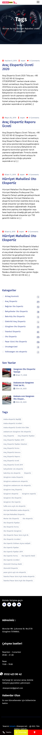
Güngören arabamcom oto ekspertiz (17, 485)
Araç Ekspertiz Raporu (11, 456)
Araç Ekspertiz (8, 436)
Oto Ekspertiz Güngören (12, 531)
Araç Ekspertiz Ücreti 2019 (13, 465)
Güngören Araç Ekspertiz (12, 490)
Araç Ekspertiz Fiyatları (26, 436)
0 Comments (34, 60)
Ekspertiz (27, 473)
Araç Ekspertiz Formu (11, 448)
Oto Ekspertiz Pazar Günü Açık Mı (15, 535)
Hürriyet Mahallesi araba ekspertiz (16, 510)
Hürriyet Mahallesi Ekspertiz (14, 514)
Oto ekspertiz (28, 519)
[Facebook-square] (4, 605)
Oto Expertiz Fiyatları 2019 (13, 552)
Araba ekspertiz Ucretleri (12, 423)
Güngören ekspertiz (10, 494)
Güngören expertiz (29, 494)
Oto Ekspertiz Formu (11, 527)
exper (23, 61)
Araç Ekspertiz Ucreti (11, 461)
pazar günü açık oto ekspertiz (14, 572)
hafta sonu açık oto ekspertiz (14, 506)
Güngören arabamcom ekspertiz (15, 481)
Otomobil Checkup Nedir (12, 564)
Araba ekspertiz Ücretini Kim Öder (16, 428)
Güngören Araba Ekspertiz (13, 477)
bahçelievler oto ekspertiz (13, 469)
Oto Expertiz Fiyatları (11, 547)
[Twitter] (9, 605)
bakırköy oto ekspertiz (11, 473)
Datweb (12, 726)
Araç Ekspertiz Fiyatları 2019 (13, 440)
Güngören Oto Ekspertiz (12, 498)
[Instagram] (14, 605)
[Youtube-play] (19, 605)
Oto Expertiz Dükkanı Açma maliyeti (16, 543)
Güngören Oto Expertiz (12, 502)
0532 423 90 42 (13, 674)
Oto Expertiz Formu (10, 556)
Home (19, 25)
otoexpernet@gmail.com (13, 688)
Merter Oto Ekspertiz (11, 519)
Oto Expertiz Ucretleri (11, 560)
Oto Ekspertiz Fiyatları (11, 523)
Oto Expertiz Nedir (28, 556)
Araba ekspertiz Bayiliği (12, 419)
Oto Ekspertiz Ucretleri (11, 539)
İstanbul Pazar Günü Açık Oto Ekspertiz (18, 581)
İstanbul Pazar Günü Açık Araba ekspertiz (18, 576)
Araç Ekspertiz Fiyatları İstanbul (15, 444)
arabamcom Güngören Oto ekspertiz (17, 432)
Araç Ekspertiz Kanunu (11, 452)
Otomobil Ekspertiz (10, 568)
